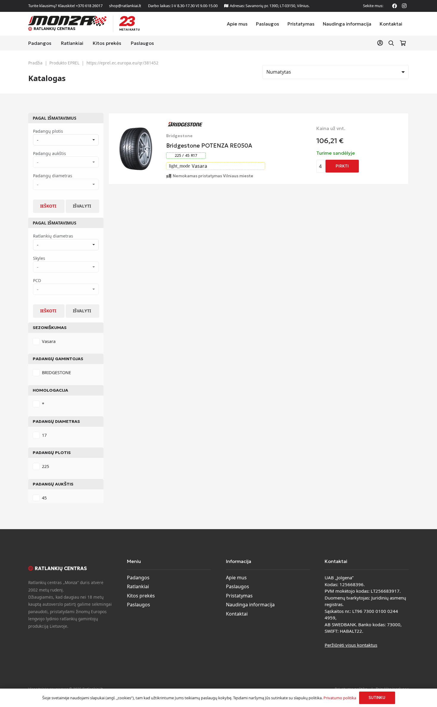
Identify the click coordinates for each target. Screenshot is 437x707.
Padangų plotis (52, 452)
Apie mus (236, 577)
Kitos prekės (141, 595)
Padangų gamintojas (58, 358)
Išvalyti (82, 206)
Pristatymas (239, 595)
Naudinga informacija (250, 604)
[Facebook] (394, 6)
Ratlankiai (138, 586)
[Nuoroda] (381, 43)
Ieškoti (48, 206)
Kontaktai (237, 613)
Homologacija (50, 390)
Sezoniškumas (50, 327)
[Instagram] (404, 6)
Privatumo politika (339, 697)
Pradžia (35, 63)
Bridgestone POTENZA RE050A (209, 145)
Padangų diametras (56, 421)
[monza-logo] (67, 21)
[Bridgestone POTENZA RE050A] (136, 130)
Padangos (138, 577)
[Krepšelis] (403, 43)
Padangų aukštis (53, 484)
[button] (391, 43)
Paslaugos (138, 604)
